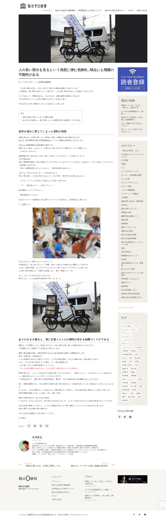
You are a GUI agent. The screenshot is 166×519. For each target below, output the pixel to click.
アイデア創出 (126, 326)
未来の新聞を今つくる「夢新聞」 (132, 264)
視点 (132, 393)
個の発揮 (138, 358)
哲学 (130, 361)
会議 (136, 354)
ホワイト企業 (126, 186)
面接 (139, 397)
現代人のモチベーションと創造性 (132, 274)
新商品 (133, 372)
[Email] (47, 426)
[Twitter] (35, 426)
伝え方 (124, 358)
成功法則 (134, 368)
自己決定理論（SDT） (129, 290)
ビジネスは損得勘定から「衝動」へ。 (132, 112)
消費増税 (134, 375)
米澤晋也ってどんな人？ (130, 279)
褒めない (125, 393)
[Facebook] (29, 426)
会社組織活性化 (127, 354)
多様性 (137, 361)
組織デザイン (126, 282)
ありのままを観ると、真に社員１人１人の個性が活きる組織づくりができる (51, 120)
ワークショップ (127, 347)
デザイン (134, 330)
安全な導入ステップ (128, 209)
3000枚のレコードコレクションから (132, 155)
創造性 (124, 361)
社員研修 (134, 383)
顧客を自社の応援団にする (131, 297)
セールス (125, 330)
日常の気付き (126, 252)
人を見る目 (138, 347)
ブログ (54, 496)
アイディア (137, 326)
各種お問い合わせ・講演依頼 (132, 201)
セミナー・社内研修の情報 (131, 175)
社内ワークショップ (128, 379)
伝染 (130, 358)
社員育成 (125, 386)
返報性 (138, 393)
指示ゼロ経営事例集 (128, 238)
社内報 (140, 379)
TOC (123, 168)
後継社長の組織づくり (129, 216)
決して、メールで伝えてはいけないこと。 (132, 130)
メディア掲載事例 (128, 190)
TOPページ (56, 481)
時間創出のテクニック (129, 255)
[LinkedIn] (41, 426)
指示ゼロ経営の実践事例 (61, 485)
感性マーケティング (128, 227)
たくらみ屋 (125, 179)
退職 (123, 397)
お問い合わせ (57, 499)
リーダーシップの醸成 (129, 194)
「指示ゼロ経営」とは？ (130, 151)
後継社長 (125, 368)
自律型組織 (125, 390)
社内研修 (125, 383)
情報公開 (124, 220)
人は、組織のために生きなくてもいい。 (132, 124)
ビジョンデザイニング (129, 182)
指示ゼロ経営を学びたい (61, 492)
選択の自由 (131, 397)
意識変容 (124, 223)
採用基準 (125, 372)
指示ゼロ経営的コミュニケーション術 (132, 243)
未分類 (123, 259)
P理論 (123, 164)
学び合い (124, 205)
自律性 (134, 390)
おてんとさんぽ (127, 322)
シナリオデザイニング (129, 171)
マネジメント (126, 333)
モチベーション (127, 344)
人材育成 (40, 82)
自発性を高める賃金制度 (130, 294)
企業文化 (134, 351)
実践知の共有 (126, 212)
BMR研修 (124, 160)
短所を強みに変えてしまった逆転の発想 (38, 117)
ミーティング (126, 340)
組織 (140, 386)
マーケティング (127, 337)
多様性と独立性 (127, 365)
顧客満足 (125, 400)
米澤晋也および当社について (63, 489)
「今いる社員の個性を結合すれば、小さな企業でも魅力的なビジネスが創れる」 (49, 368)
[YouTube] (130, 417)
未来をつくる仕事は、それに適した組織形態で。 (132, 118)
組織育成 (47, 82)
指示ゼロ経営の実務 (128, 235)
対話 (136, 365)
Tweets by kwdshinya (125, 308)
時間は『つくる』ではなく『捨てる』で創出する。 (131, 106)
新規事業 (125, 375)
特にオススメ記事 (128, 269)
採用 (123, 248)
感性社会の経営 (127, 231)
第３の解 (134, 386)
